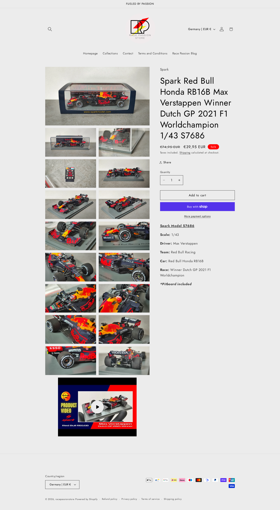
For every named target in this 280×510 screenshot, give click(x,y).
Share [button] (167, 162)
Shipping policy (173, 498)
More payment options (197, 216)
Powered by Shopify (86, 499)
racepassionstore (64, 499)
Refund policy (109, 498)
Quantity (165, 172)
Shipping (185, 152)
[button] (49, 29)
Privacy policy (129, 498)
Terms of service (150, 498)
